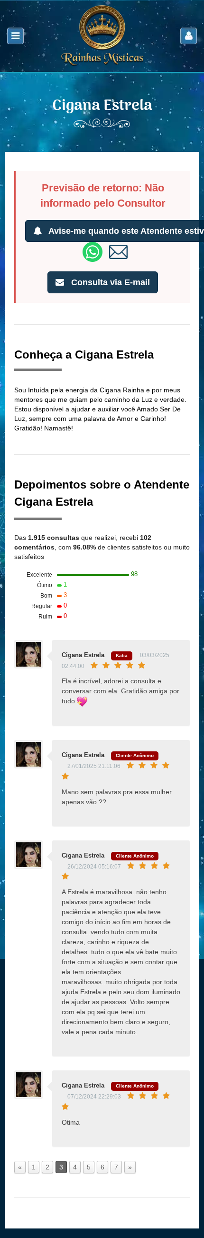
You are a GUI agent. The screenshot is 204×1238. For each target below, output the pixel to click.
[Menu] (15, 36)
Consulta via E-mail (109, 282)
